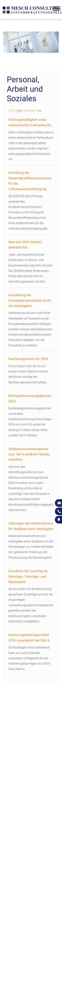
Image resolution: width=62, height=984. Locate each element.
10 (32, 111)
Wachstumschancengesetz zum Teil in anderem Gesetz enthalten (29, 454)
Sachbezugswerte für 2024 (28, 359)
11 (36, 111)
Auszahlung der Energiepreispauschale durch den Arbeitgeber (29, 300)
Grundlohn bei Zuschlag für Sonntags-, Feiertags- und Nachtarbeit (28, 576)
